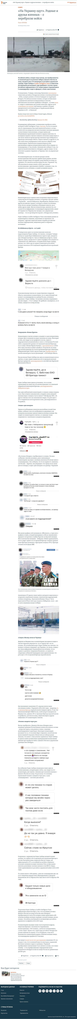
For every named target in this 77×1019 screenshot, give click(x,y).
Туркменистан (24, 1013)
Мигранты (13, 972)
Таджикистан (23, 1010)
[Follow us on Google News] (57, 991)
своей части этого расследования (36, 940)
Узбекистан (42, 1010)
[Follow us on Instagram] (43, 991)
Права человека (24, 1001)
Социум (22, 999)
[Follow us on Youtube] (39, 991)
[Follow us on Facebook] (47, 991)
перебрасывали (50, 351)
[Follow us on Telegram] (50, 991)
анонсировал (52, 93)
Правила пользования (7, 999)
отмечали (42, 126)
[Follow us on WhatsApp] (54, 991)
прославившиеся (48, 345)
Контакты (3, 993)
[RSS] (61, 991)
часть (56, 102)
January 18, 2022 (42, 120)
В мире (20, 7)
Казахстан (3, 1010)
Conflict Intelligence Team (42, 83)
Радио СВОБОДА (22, 22)
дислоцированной (36, 361)
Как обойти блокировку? (7, 996)
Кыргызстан (4, 1013)
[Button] (71, 3)
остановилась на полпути (25, 106)
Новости (22, 990)
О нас (2, 990)
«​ (42, 345)
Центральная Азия (25, 993)
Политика (22, 996)
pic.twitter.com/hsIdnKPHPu (26, 116)
